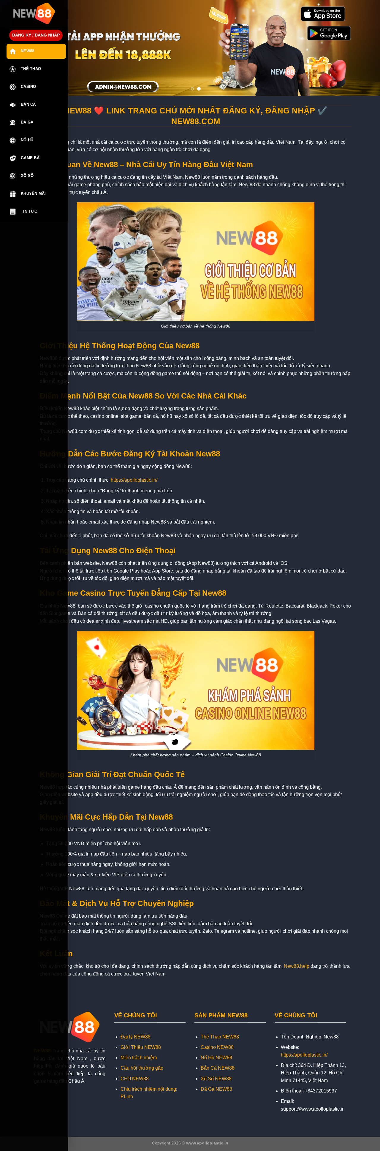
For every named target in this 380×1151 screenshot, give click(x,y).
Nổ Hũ (27, 140)
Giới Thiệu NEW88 (141, 1047)
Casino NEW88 (217, 1047)
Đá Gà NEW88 (216, 1089)
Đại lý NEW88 (136, 1036)
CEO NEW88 (135, 1078)
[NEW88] (34, 13)
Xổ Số (27, 175)
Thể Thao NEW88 (220, 1036)
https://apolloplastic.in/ (134, 480)
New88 (27, 51)
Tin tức (29, 211)
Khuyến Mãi (33, 193)
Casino (28, 86)
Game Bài (31, 158)
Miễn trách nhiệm (139, 1057)
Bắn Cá (28, 104)
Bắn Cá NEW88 (218, 1068)
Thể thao (31, 69)
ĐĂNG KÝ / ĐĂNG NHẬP (36, 35)
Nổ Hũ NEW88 (216, 1057)
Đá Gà (27, 122)
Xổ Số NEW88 (216, 1078)
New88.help (296, 966)
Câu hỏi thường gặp (142, 1068)
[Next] (365, 48)
